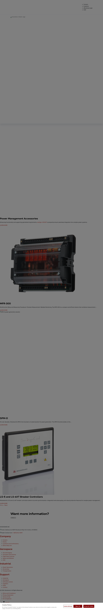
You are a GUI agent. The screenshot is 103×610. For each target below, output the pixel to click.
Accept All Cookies (88, 606)
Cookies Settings (68, 606)
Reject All (78, 606)
